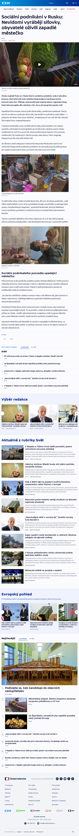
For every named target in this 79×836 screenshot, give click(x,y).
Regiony (48, 9)
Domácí (34, 9)
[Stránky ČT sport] (20, 810)
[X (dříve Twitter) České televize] (68, 778)
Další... (55, 9)
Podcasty (55, 793)
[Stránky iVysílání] (35, 810)
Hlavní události (9, 9)
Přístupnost (39, 832)
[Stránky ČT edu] (71, 810)
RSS (73, 832)
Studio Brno (56, 789)
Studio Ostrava (33, 793)
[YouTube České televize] (64, 778)
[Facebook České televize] (61, 778)
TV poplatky (32, 789)
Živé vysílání (56, 785)
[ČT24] (6, 3)
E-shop (7, 801)
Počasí (30, 797)
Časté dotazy (9, 804)
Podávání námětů (34, 801)
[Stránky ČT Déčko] (48, 810)
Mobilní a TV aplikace (59, 801)
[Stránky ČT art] (60, 810)
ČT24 (3, 38)
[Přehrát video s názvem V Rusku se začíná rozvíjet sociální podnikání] (39, 64)
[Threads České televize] (72, 778)
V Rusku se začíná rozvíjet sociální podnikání (15, 88)
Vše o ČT (31, 804)
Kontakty (55, 804)
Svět (41, 9)
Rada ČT (7, 797)
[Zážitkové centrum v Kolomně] (35, 245)
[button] (39, 64)
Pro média (31, 785)
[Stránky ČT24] (8, 810)
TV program (9, 785)
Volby (27, 9)
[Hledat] (67, 3)
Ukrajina (19, 9)
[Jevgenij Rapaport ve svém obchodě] (35, 173)
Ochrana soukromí (29, 832)
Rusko (11, 339)
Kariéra (54, 797)
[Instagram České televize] (57, 778)
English (19, 832)
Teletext (8, 793)
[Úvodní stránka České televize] (15, 778)
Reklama (8, 789)
